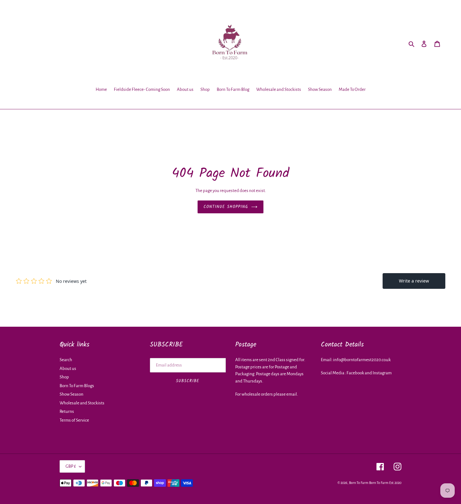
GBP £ (71, 466)
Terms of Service (74, 420)
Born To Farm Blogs (77, 385)
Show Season (71, 394)
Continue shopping (226, 207)
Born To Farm (358, 483)
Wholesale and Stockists (82, 403)
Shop (64, 377)
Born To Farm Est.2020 (385, 483)
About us (68, 368)
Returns (67, 411)
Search (66, 359)
